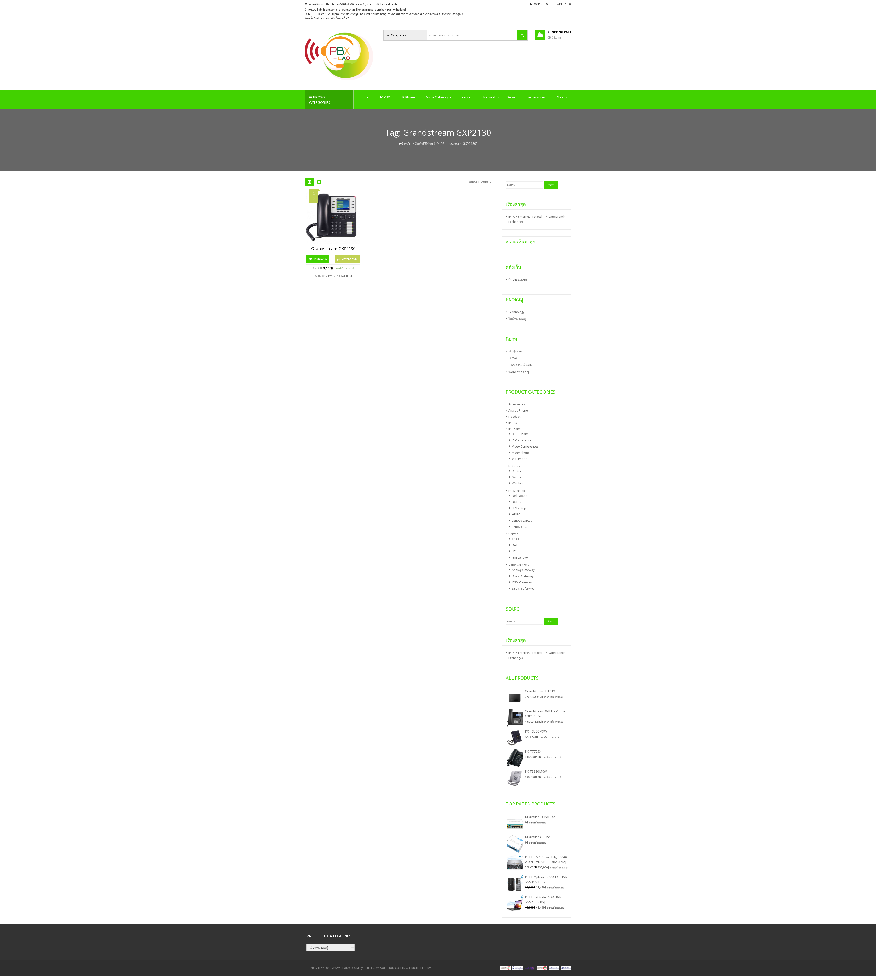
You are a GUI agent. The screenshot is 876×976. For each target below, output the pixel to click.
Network (489, 97)
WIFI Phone (519, 459)
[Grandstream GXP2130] (333, 217)
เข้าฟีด (512, 358)
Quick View (325, 275)
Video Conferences (525, 446)
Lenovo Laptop (522, 520)
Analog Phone (518, 410)
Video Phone (521, 452)
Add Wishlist (344, 275)
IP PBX (385, 97)
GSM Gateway (522, 582)
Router (516, 471)
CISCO (516, 539)
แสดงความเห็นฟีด (520, 365)
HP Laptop (519, 508)
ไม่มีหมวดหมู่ (517, 319)
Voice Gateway (437, 97)
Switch (516, 477)
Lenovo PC (519, 527)
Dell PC (516, 502)
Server (512, 97)
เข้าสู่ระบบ (515, 351)
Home (363, 97)
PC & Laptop (516, 491)
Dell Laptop (519, 496)
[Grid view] (309, 182)
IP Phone (408, 97)
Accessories (537, 97)
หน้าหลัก (405, 143)
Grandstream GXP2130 (333, 248)
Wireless (518, 483)
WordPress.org (518, 372)
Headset (465, 97)
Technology (516, 312)
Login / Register (544, 4)
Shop (561, 97)
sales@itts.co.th (319, 4)
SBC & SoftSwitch (523, 588)
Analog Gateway (523, 570)
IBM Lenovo (520, 557)
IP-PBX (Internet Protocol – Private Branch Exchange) (536, 219)
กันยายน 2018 (517, 279)
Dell (514, 545)
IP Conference (522, 440)
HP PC (516, 514)
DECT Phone (520, 434)
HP (514, 551)
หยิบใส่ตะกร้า (320, 259)
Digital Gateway (523, 576)
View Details (350, 259)
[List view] (319, 182)
